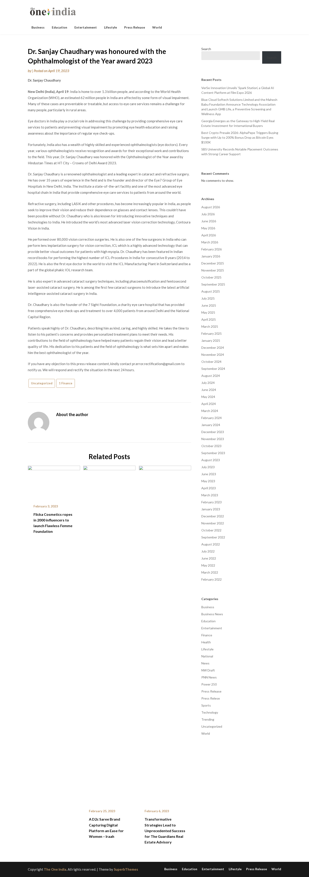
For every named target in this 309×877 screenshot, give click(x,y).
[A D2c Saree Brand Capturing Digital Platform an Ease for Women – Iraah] (109, 634)
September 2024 (213, 369)
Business (38, 27)
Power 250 (209, 684)
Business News (212, 614)
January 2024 (210, 425)
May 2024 (208, 397)
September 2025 (213, 284)
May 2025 (208, 312)
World (157, 27)
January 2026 (210, 256)
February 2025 (211, 333)
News (205, 663)
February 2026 (211, 249)
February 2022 (211, 579)
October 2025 (211, 277)
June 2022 (208, 558)
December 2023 (212, 432)
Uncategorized (41, 383)
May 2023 (208, 481)
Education (59, 27)
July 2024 (208, 383)
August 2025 (210, 291)
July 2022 (208, 551)
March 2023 (209, 495)
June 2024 (208, 390)
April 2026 (208, 235)
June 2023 (208, 474)
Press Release (134, 27)
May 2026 (208, 228)
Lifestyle (110, 27)
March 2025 (209, 326)
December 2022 (212, 516)
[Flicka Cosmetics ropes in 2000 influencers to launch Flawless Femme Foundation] (54, 482)
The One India (55, 869)
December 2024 (212, 347)
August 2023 (210, 460)
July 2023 (208, 467)
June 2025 (208, 305)
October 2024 (211, 361)
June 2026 (208, 221)
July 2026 (208, 214)
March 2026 (209, 242)
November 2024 (212, 354)
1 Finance (65, 383)
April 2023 (208, 488)
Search (206, 49)
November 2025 (212, 270)
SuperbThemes (126, 869)
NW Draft (208, 670)
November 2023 (212, 439)
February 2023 (211, 502)
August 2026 (210, 207)
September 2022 (213, 537)
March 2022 (209, 572)
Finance (206, 635)
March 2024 (209, 411)
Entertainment (85, 27)
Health (206, 642)
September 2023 (213, 453)
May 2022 (208, 565)
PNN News (209, 677)
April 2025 (208, 319)
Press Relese (210, 698)
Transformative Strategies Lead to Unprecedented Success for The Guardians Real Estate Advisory (165, 830)
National (207, 656)
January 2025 (210, 340)
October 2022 (211, 530)
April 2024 (208, 404)
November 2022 (212, 523)
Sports (206, 705)
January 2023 (210, 509)
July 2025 (208, 298)
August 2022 (210, 544)
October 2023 (211, 446)
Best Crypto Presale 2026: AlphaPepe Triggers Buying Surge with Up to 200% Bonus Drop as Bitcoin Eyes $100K (239, 137)
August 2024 (210, 376)
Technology (209, 712)
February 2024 (211, 418)
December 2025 (212, 263)
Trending (207, 719)
